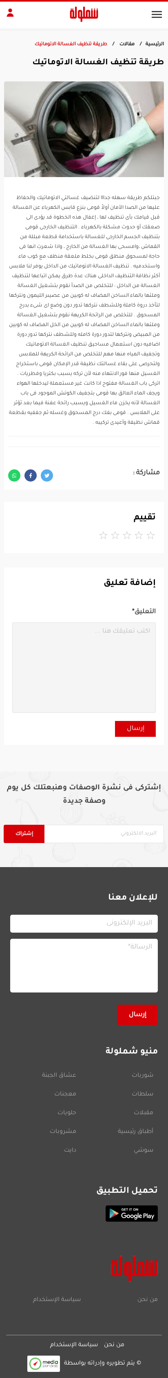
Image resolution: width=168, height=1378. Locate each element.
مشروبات (63, 1132)
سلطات (142, 1094)
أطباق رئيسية (135, 1132)
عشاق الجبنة (59, 1076)
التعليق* (144, 612)
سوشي (143, 1151)
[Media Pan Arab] (43, 1363)
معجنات (65, 1094)
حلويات (66, 1113)
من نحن (147, 1300)
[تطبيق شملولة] (84, 1213)
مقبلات (143, 1113)
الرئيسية (155, 44)
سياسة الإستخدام (57, 1300)
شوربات (142, 1076)
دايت (70, 1151)
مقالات (126, 44)
